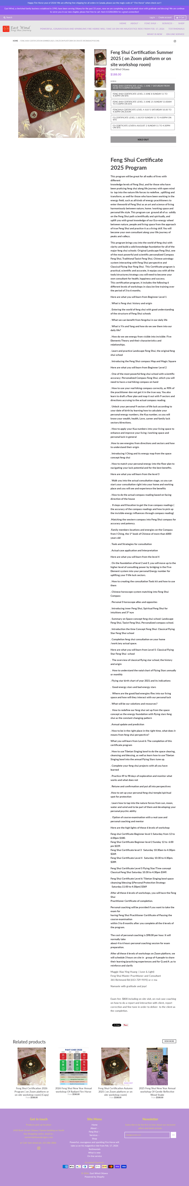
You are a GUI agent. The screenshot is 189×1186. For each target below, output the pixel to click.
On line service (94, 1156)
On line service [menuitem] (175, 34)
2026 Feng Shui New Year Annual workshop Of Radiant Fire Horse (73, 1090)
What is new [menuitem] (154, 34)
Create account (165, 17)
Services (94, 1135)
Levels (113, 81)
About (93, 1128)
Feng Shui (93, 1131)
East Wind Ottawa (120, 69)
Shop (94, 1138)
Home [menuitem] (123, 23)
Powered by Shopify (94, 1176)
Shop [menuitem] (181, 23)
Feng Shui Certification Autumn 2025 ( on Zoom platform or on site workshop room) (115, 1091)
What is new (94, 1152)
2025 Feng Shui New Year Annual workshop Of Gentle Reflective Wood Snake (157, 1091)
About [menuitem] (134, 23)
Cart (181, 17)
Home (15, 41)
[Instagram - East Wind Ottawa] (175, 41)
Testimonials (94, 1149)
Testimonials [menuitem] (176, 28)
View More (169, 1041)
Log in (152, 17)
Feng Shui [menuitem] (150, 23)
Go (173, 1135)
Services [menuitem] (167, 23)
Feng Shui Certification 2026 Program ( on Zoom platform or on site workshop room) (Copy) (32, 1091)
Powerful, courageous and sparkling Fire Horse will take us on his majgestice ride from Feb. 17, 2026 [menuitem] (102, 28)
